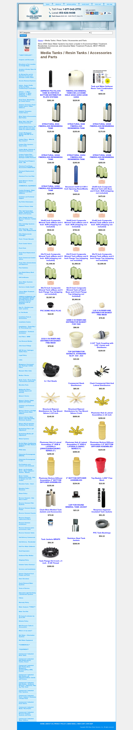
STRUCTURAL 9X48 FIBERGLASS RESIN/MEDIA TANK (76, 126)
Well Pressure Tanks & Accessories (26, 626)
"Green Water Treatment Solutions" (26, 292)
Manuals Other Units (25, 371)
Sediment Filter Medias (26, 555)
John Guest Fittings (25, 345)
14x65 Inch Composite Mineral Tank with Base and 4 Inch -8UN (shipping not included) (102, 190)
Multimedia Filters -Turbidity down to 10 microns (25, 391)
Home (40, 40)
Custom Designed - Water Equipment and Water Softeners (27, 192)
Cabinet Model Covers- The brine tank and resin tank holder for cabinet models (27, 128)
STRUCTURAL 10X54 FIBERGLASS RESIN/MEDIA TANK (76, 157)
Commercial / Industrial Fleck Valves (26, 702)
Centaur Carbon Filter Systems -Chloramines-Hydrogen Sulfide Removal (27, 156)
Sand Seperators (24, 551)
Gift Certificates (24, 277)
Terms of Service (24, 588)
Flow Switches (23, 268)
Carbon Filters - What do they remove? (26, 140)
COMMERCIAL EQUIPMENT (27, 185)
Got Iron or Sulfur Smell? (27, 287)
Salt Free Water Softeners (27, 546)
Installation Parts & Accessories (25, 317)
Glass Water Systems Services (26, 282)
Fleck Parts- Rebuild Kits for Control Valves (27, 100)
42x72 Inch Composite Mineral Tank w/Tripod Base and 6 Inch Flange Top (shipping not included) (76, 292)
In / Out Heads (50, 381)
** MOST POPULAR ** (25, 55)
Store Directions (24, 578)
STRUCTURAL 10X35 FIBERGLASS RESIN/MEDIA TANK (102, 126)
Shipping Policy (24, 560)
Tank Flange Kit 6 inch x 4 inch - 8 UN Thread (50, 562)
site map (109, 4)
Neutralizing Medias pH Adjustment (26, 434)
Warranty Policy (24, 602)
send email (85, 4)
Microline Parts (23, 385)
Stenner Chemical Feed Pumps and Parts (26, 574)
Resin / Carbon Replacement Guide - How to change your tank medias (27, 478)
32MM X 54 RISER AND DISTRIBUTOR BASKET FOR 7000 (76, 322)
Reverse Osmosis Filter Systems (26, 503)
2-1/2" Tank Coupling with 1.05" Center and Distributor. (101, 345)
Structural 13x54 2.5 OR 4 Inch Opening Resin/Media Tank (76, 189)
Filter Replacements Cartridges (25, 234)
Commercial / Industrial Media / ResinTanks (26, 707)
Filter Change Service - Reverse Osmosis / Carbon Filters (27, 219)
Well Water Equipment (26, 640)
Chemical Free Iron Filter (27, 176)
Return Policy (23, 493)
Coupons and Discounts (26, 59)
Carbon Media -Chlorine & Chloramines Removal (27, 150)
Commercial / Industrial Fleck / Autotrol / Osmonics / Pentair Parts (27, 697)
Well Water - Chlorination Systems (26, 635)
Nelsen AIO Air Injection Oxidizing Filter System (26, 424)
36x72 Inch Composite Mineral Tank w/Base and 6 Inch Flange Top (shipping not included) (50, 291)
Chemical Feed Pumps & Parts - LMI (26, 161)
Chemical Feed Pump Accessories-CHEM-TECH (27, 166)
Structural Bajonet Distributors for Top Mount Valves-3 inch (76, 411)
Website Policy (23, 621)
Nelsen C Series (24, 396)
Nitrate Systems (24, 438)
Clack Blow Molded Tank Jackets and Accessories (51, 511)
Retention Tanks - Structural (24, 489)
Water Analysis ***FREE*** (27, 607)
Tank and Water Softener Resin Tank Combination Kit (102, 88)
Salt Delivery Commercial (27, 537)
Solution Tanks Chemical (27, 564)
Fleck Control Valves (25, 243)
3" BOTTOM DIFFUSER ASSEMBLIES (76, 479)
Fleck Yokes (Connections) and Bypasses (27, 263)
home (47, 4)
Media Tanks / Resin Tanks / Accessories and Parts (27, 380)
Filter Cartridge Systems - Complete (27, 224)
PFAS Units (22, 449)
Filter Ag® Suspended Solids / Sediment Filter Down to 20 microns (26, 212)
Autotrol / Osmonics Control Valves (25, 112)
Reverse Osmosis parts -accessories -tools (27, 528)
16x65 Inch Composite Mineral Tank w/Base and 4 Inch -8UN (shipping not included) (50, 223)
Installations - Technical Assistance (26, 332)
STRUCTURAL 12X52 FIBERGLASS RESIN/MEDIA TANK (51, 188)
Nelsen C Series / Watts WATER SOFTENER (26, 401)
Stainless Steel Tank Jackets (76, 539)
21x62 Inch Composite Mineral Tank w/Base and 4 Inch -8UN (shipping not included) (102, 223)
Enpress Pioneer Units (26, 206)
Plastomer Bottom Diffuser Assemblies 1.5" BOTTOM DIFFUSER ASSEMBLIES (102, 444)
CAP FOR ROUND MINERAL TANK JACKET (76, 506)
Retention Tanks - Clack (26, 484)
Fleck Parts (22, 248)
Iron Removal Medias (25, 341)
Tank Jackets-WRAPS (50, 539)
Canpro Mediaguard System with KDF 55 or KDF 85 (26, 134)
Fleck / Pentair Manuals (26, 239)
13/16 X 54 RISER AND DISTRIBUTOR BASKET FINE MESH (50, 341)
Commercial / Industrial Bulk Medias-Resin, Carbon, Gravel (26, 660)
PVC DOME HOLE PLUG (50, 311)
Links (20, 360)
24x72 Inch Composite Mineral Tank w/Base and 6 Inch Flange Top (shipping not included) (76, 257)
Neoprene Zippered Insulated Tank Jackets (102, 511)
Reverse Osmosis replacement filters (25, 518)
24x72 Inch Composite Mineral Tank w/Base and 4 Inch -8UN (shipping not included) (50, 257)
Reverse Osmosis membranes (24, 523)
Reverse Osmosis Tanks (26, 533)
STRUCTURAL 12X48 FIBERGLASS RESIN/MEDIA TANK (102, 157)
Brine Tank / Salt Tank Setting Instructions (26, 122)
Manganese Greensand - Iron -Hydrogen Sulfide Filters (26, 366)
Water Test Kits (23, 611)
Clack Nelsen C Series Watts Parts (26, 181)
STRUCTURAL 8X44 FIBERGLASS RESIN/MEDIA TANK (51, 126)
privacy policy (71, 4)
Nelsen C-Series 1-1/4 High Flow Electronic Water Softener (27, 412)
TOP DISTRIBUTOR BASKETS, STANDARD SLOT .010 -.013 (76, 354)
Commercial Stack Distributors (76, 384)
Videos (21, 598)
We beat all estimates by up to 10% (26, 616)
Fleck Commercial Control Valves (27, 258)
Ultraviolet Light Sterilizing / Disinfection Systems (27, 593)
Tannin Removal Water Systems (26, 584)
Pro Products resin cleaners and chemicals (26, 465)
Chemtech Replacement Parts (26, 171)
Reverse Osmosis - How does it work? (26, 498)
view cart (98, 4)
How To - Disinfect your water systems (26, 308)
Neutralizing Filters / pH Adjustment (26, 429)
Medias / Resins (24, 375)
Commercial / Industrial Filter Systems (26, 691)
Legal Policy (23, 355)
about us (58, 4)
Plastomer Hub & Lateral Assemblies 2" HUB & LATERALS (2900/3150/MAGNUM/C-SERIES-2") (50, 446)
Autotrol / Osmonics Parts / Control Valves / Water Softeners (27, 106)
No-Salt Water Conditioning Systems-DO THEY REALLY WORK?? (27, 445)
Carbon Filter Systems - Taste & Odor (26, 145)
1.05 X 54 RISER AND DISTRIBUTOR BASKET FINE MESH (102, 312)
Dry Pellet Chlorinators (26, 202)
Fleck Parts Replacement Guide (27, 253)
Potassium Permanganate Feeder (27, 460)
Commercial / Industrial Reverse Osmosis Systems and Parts (26, 713)
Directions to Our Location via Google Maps (27, 65)
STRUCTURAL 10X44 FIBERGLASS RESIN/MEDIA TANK (51, 157)
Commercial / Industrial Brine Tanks (26, 654)
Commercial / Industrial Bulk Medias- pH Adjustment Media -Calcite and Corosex (27, 677)
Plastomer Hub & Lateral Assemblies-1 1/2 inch (102, 414)
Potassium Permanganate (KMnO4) (27, 455)
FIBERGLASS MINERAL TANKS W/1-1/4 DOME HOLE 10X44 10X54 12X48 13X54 (76, 94)
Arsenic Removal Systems (27, 81)
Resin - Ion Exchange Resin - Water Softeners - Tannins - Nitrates (27, 471)
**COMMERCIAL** (24, 645)
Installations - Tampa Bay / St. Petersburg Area (27, 327)
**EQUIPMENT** (24, 649)
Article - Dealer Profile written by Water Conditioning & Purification (27, 87)
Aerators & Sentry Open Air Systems (27, 70)
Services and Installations (27, 569)
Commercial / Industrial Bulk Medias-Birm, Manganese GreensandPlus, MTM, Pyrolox (26, 668)
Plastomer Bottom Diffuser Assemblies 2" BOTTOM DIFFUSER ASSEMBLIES (50, 480)
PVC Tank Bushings (102, 533)
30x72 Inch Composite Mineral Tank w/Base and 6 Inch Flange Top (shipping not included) (102, 257)
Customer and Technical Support (26, 197)
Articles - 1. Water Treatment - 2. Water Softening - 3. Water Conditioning (25, 94)
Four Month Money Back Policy (26, 273)
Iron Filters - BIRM (24, 336)
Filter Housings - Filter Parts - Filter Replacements (27, 229)
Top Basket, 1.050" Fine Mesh (101, 479)
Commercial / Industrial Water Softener (26, 719)
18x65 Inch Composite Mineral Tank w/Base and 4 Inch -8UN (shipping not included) (76, 223)
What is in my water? (25, 630)
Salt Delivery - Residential (27, 542)
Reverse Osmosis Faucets (27, 513)
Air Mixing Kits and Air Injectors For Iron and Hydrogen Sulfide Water (26, 76)
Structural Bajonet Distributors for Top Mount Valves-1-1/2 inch (50, 411)
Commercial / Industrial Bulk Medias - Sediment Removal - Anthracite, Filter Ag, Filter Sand (27, 685)
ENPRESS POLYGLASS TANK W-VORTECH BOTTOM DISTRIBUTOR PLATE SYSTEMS (50, 94)
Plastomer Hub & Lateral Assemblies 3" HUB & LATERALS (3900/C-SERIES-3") (76, 445)
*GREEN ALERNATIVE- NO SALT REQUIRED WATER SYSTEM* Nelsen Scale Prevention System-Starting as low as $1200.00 (27, 300)
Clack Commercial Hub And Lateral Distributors (102, 384)
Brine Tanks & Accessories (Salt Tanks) (27, 117)
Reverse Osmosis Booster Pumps (27, 508)
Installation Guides (25, 322)
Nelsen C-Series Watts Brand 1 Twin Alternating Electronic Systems (26, 418)
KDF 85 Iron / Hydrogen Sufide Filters (26, 351)
